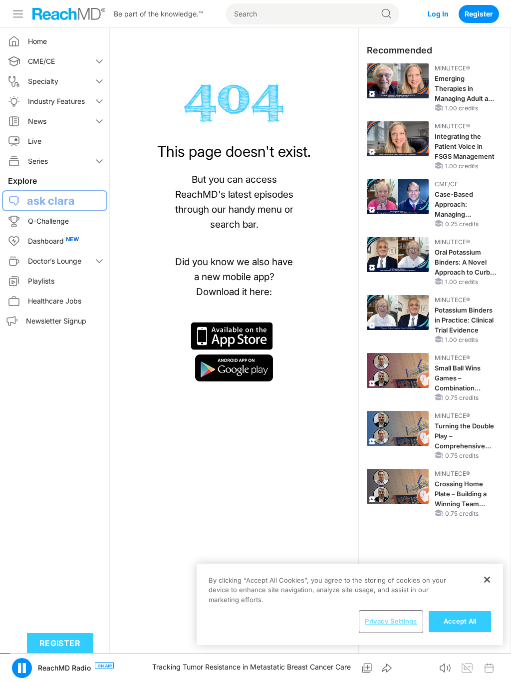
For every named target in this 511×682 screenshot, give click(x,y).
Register (479, 13)
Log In (438, 13)
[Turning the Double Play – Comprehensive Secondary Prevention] (398, 428)
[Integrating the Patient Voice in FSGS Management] (398, 138)
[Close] (487, 580)
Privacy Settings (391, 621)
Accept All (460, 621)
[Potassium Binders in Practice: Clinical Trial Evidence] (398, 312)
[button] (367, 668)
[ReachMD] (69, 14)
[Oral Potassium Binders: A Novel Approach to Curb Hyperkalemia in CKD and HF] (398, 254)
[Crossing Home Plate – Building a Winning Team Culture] (398, 486)
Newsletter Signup (56, 321)
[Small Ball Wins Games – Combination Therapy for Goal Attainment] (398, 370)
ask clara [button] (51, 200)
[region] (350, 604)
